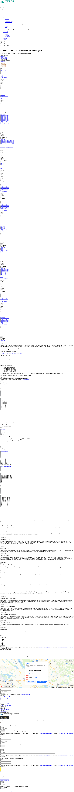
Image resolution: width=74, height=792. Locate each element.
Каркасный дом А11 (4, 191)
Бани (5, 68)
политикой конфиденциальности (45, 647)
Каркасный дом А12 (4, 301)
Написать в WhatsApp (4, 779)
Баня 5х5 (2, 252)
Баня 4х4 (2, 98)
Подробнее (2, 92)
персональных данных (25, 694)
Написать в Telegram (4, 780)
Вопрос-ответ (16, 696)
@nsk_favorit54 (11, 353)
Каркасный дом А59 (4, 77)
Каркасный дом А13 (4, 324)
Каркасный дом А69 (4, 278)
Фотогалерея (6, 696)
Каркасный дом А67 (4, 123)
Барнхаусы (2, 61)
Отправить (3, 693)
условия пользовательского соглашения (65, 647)
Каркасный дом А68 (4, 210)
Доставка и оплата (4, 711)
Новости (2, 696)
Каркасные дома (9, 67)
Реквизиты (11, 696)
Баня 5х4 (2, 168)
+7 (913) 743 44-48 (4, 15)
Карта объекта (26, 379)
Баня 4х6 (2, 231)
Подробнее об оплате (5, 709)
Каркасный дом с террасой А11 (6, 147)
